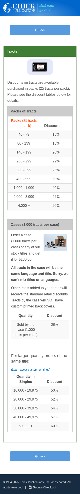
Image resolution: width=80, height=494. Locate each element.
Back (41, 30)
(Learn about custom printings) (30, 369)
